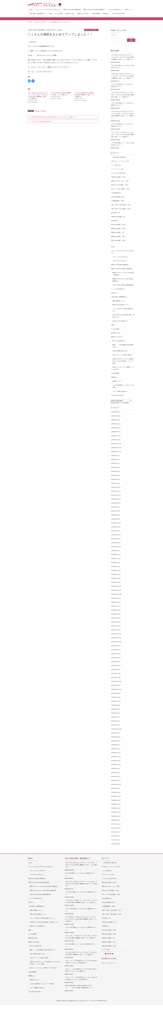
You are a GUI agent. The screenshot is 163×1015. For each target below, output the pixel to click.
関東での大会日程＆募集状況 (119, 264)
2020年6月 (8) (115, 705)
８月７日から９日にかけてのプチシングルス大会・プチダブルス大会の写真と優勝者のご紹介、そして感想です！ (122, 57)
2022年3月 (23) (115, 622)
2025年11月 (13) (116, 447)
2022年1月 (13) (115, 630)
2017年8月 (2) (115, 836)
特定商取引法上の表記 (108, 958)
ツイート (114, 35)
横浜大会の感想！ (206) (118, 228)
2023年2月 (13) (115, 578)
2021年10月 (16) (116, 641)
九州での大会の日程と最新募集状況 (123, 285)
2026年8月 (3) (115, 412)
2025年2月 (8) (115, 483)
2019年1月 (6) (115, 772)
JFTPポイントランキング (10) (120, 161)
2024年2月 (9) (115, 531)
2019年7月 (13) (115, 749)
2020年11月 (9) (115, 685)
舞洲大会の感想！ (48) (118, 236)
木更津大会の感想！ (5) (118, 216)
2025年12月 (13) (116, 443)
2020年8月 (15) (115, 697)
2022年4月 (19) (115, 618)
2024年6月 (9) (115, 515)
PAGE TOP (157, 983)
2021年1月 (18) (115, 677)
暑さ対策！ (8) (115, 212)
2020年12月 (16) (116, 681)
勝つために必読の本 (118, 341)
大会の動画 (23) (116, 193)
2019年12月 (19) (116, 729)
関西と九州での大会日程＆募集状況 (121, 268)
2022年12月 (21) (116, 586)
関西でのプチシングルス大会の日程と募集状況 (123, 274)
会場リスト (114, 293)
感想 (112, 325)
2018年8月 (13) (115, 792)
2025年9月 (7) (115, 455)
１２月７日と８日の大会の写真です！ (42, 121)
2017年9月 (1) (115, 832)
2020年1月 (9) (115, 725)
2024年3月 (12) (115, 527)
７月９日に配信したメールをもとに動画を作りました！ (122, 144)
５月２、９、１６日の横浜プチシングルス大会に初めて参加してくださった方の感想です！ (81, 962)
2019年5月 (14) (115, 756)
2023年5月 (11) (115, 566)
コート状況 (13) (116, 165)
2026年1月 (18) (115, 439)
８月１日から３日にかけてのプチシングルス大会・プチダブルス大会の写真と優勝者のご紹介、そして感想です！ (122, 76)
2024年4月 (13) (115, 523)
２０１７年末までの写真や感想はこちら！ (123, 310)
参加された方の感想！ (91, 30)
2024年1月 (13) (115, 535)
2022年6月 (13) (115, 610)
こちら (37, 71)
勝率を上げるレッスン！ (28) (120, 181)
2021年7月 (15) (115, 653)
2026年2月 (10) (115, 436)
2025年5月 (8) (115, 471)
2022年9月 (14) (115, 598)
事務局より (114, 377)
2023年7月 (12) (115, 558)
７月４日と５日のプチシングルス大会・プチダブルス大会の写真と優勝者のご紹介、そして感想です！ (81, 953)
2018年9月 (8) (115, 788)
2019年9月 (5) (115, 741)
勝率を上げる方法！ (117, 337)
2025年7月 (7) (115, 463)
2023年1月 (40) (115, 582)
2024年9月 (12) (115, 503)
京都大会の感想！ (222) (118, 177)
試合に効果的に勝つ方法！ (120, 351)
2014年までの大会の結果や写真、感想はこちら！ (123, 316)
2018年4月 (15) (115, 808)
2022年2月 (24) (115, 626)
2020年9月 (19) (115, 693)
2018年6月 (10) (115, 800)
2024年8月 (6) (115, 507)
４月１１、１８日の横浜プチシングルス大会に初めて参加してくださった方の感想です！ (81, 970)
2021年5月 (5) (115, 661)
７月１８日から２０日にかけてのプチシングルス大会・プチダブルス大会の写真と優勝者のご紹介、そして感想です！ (122, 115)
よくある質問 (115, 329)
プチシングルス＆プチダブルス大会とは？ (122, 252)
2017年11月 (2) (115, 824)
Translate (125, 403)
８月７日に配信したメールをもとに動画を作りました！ (122, 66)
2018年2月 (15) (115, 816)
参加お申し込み (115, 333)
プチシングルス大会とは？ (120, 257)
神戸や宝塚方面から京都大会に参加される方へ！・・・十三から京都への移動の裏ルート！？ (79, 986)
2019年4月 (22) (115, 760)
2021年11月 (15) (116, 638)
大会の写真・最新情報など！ (119, 297)
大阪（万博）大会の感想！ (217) (121, 205)
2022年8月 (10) (115, 602)
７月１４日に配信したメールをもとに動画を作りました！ (122, 125)
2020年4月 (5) (115, 713)
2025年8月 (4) (115, 459)
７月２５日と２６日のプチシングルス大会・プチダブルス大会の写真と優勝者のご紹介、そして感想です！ (122, 95)
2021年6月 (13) (115, 657)
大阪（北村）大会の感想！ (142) (121, 208)
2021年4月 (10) (115, 665)
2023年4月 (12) (115, 570)
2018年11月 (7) (115, 780)
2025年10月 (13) (116, 451)
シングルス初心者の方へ (118, 289)
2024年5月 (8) (115, 519)
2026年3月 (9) (115, 431)
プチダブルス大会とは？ (120, 261)
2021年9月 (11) (115, 646)
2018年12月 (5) (115, 776)
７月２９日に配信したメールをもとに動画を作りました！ (122, 85)
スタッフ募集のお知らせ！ (120, 391)
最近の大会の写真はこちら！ (121, 304)
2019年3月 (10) (115, 764)
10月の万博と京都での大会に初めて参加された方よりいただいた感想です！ (53, 117)
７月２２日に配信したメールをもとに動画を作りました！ (122, 104)
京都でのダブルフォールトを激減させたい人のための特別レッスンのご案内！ (123, 361)
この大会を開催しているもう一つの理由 (123, 386)
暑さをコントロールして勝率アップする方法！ (123, 368)
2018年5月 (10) (115, 804)
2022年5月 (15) (115, 614)
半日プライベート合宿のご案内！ (122, 355)
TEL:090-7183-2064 (117, 395)
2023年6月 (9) (115, 562)
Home (113, 246)
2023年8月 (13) (115, 554)
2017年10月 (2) (115, 828)
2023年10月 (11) (116, 546)
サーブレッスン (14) (117, 169)
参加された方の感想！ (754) (119, 185)
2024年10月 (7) (115, 499)
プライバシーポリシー (108, 963)
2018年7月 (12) (115, 796)
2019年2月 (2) (115, 768)
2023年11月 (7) (115, 542)
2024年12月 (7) (115, 491)
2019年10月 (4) (115, 737)
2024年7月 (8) (115, 511)
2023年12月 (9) (115, 539)
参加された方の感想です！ (120, 321)
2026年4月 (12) (115, 428)
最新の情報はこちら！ (119, 301)
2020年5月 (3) (115, 709)
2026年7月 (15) (115, 416)
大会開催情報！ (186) (117, 201)
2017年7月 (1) (115, 840)
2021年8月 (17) (115, 649)
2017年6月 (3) (115, 844)
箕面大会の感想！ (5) (117, 232)
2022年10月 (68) (116, 594)
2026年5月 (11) (115, 424)
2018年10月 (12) (116, 784)
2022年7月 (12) (115, 606)
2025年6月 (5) (115, 467)
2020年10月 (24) (116, 689)
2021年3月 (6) (115, 669)
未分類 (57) (114, 220)
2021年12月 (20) (116, 634)
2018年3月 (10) (115, 812)
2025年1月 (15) (115, 487)
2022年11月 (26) (116, 590)
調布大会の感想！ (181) (118, 240)
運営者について (117, 381)
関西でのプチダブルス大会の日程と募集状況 (123, 280)
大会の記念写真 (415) (117, 197)
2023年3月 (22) (115, 574)
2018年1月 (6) (115, 820)
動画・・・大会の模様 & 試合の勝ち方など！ (123, 346)
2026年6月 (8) (115, 420)
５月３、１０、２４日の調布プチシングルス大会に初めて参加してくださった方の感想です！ (81, 978)
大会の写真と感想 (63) (118, 157)
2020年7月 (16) (115, 701)
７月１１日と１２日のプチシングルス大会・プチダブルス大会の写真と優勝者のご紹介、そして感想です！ (122, 134)
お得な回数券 (115, 373)
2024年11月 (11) (116, 495)
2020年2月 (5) (115, 721)
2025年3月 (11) (115, 479)
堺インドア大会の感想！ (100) (120, 189)
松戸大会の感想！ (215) (118, 224)
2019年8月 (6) (115, 745)
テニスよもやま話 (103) (118, 173)
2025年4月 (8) (115, 475)
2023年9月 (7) (115, 550)
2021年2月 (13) (115, 673)
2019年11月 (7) (115, 733)
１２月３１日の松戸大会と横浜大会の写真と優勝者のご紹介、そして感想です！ (84, 94)
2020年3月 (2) (115, 717)
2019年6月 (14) (115, 752)
